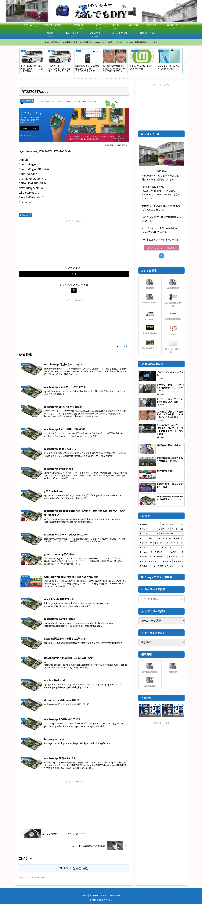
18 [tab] (132, 78)
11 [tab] (103, 78)
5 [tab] (78, 78)
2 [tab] (66, 78)
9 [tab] (94, 78)
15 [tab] (119, 78)
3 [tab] (70, 78)
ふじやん (161, 171)
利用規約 (94, 895)
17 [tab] (127, 78)
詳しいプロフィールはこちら (161, 247)
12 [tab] (107, 78)
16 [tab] (123, 78)
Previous (16, 61)
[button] (181, 599)
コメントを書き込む (73, 868)
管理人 (103, 895)
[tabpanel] (32, 61)
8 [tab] (90, 78)
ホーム (84, 895)
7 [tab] (86, 78)
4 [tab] (74, 78)
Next (185, 61)
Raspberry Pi (26, 215)
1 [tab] (61, 78)
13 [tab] (111, 78)
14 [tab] (115, 78)
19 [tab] (136, 78)
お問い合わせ (115, 895)
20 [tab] (140, 78)
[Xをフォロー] (74, 290)
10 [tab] (99, 78)
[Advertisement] (74, 242)
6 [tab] (82, 78)
